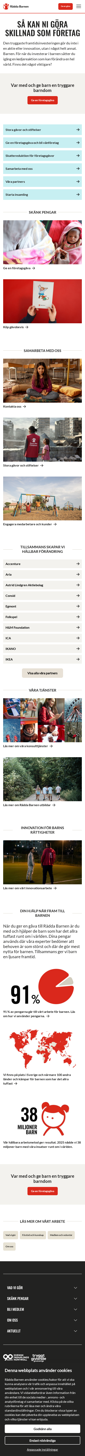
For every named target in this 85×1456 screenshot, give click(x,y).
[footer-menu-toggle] (75, 1287)
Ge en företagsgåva (42, 100)
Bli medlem (15, 1309)
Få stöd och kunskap (33, 1235)
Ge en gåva (65, 6)
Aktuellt (14, 1330)
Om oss (9, 1246)
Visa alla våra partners (42, 673)
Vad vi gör (11, 1235)
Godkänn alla (43, 1429)
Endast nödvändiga (42, 1440)
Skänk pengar (17, 1298)
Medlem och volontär (61, 1235)
